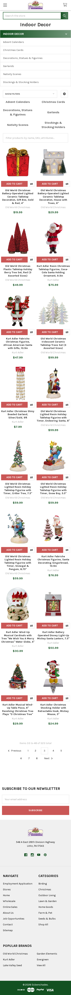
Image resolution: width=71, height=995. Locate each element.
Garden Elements (47, 953)
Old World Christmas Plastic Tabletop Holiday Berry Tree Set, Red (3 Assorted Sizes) (17, 270)
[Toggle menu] (5, 5)
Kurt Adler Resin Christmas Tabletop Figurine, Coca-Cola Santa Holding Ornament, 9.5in (53, 270)
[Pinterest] (45, 855)
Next (47, 758)
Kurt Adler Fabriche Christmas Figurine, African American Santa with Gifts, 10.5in (17, 343)
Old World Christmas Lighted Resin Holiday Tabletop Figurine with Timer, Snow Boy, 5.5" (53, 488)
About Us (8, 912)
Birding (42, 883)
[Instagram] (32, 855)
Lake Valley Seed (12, 965)
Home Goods (45, 907)
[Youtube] (39, 855)
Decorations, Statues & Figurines (23, 58)
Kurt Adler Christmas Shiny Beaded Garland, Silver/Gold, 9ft (17, 414)
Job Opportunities (13, 918)
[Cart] (65, 5)
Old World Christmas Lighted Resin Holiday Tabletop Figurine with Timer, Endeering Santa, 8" (53, 416)
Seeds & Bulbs (47, 918)
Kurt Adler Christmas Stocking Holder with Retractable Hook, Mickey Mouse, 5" (53, 709)
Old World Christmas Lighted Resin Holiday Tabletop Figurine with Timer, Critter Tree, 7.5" (17, 488)
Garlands (8, 66)
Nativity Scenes (12, 74)
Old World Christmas (15, 953)
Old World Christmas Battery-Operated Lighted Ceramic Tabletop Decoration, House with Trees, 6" (53, 197)
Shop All (43, 924)
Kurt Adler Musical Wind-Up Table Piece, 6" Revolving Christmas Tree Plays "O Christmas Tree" (17, 709)
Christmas (44, 889)
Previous (16, 750)
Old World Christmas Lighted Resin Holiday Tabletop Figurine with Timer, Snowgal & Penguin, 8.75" (17, 563)
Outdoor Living (47, 895)
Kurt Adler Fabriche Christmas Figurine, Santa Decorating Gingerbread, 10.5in (53, 561)
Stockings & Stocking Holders (21, 82)
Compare (31, 184)
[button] (64, 94)
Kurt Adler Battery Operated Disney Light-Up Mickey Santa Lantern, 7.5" (53, 635)
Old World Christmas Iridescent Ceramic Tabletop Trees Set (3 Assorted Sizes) (53, 343)
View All (41, 965)
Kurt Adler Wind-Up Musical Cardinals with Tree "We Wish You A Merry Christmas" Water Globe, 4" (17, 637)
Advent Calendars (13, 42)
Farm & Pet (45, 912)
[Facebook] (26, 855)
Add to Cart (14, 183)
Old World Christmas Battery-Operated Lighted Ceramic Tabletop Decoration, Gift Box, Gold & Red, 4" (17, 197)
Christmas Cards (13, 50)
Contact (8, 924)
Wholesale (9, 901)
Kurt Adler (9, 959)
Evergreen (43, 959)
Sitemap (8, 930)
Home (6, 895)
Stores (7, 889)
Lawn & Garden (47, 901)
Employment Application (17, 883)
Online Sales (10, 907)
